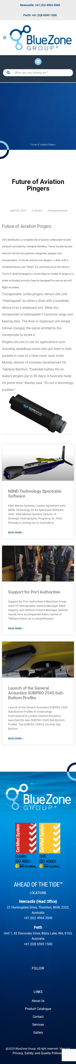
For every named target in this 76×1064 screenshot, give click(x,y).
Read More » (16, 532)
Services (38, 1024)
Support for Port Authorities (34, 592)
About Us (38, 1001)
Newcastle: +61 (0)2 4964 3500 (40, 5)
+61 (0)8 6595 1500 (38, 944)
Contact (38, 1017)
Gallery (38, 1032)
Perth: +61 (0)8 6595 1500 (40, 15)
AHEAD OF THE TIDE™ (38, 884)
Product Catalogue (38, 1009)
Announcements (57, 210)
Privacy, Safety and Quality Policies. (38, 1053)
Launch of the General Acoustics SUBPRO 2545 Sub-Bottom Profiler (36, 693)
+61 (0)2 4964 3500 (38, 918)
